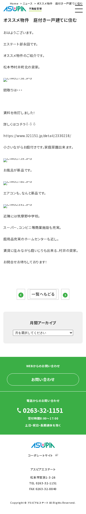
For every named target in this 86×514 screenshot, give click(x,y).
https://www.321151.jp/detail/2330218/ (37, 135)
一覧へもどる (43, 294)
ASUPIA (43, 445)
